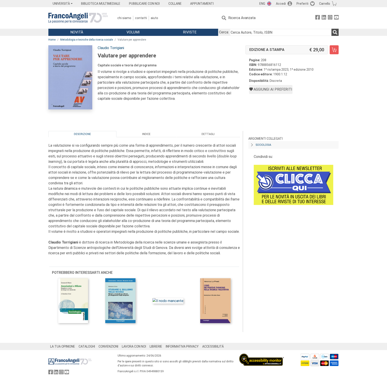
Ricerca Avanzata (242, 18)
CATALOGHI (87, 346)
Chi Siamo (124, 18)
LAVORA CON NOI (134, 346)
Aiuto (154, 18)
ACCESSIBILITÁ (213, 346)
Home (52, 39)
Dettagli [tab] (208, 134)
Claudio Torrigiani (111, 48)
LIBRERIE (156, 346)
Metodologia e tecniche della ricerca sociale (86, 39)
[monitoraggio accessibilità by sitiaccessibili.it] (261, 356)
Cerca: (224, 32)
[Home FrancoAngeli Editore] (78, 18)
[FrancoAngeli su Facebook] (317, 18)
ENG (262, 3)
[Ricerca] (335, 32)
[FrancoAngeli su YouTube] (336, 18)
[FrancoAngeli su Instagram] (330, 18)
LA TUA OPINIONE (62, 346)
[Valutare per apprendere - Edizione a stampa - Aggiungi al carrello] (334, 49)
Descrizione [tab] (82, 134)
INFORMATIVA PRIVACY (182, 346)
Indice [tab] (146, 134)
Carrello (324, 3)
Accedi (281, 3)
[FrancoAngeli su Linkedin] (324, 18)
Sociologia (263, 144)
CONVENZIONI (108, 346)
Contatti (141, 18)
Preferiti (302, 3)
